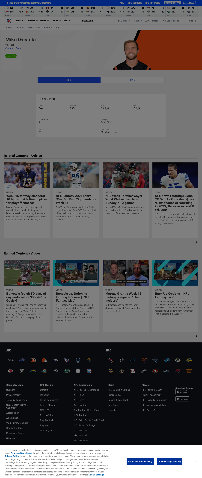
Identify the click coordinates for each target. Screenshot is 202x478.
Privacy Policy (12, 456)
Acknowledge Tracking (169, 461)
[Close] (196, 461)
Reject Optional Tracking (140, 461)
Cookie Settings (96, 474)
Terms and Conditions (21, 453)
